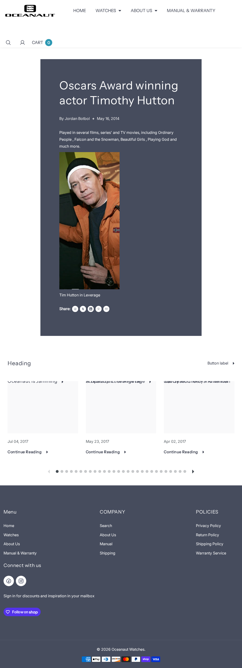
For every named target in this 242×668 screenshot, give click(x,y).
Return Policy (207, 534)
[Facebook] (75, 309)
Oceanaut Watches (128, 649)
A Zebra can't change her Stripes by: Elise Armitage (115, 381)
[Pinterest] (98, 309)
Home (9, 525)
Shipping (107, 553)
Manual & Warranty (20, 553)
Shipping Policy (209, 543)
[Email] (106, 309)
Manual (106, 543)
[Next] (193, 472)
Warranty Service (211, 553)
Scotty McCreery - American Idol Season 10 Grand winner (197, 381)
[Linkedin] (91, 309)
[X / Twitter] (83, 309)
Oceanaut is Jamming (32, 381)
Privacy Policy (208, 525)
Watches (11, 534)
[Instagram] (21, 581)
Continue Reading (25, 451)
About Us (12, 543)
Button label (217, 363)
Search (106, 525)
